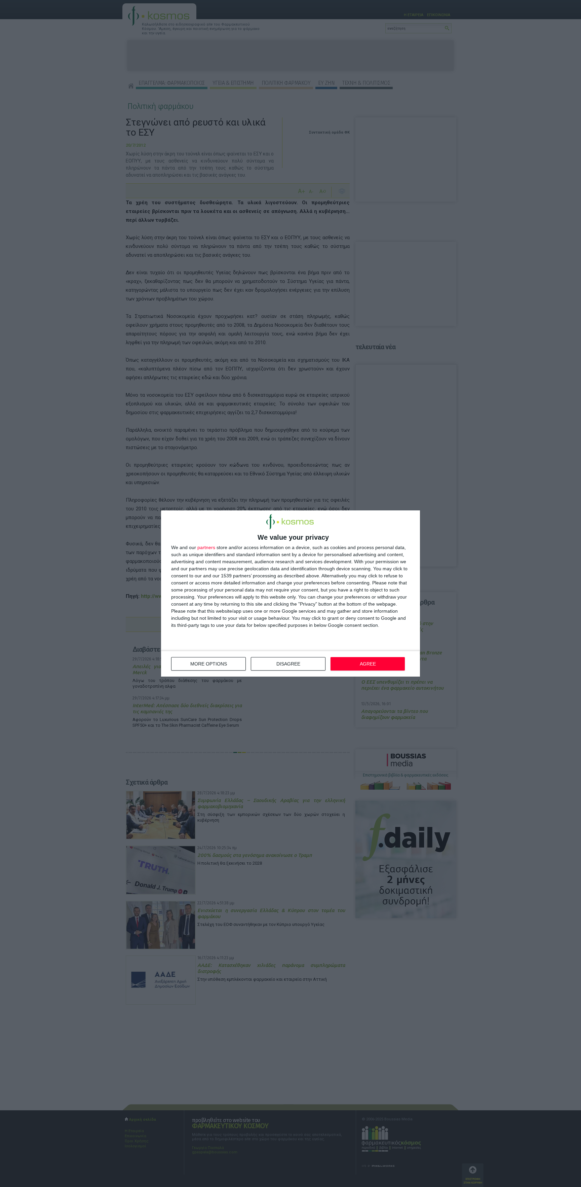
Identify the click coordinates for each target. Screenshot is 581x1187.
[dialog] (290, 593)
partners (206, 547)
